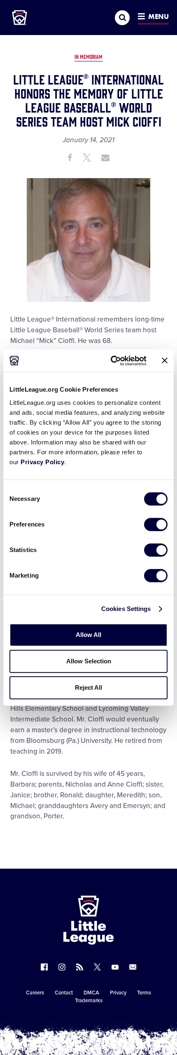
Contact (64, 992)
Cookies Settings (126, 608)
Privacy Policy (42, 461)
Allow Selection (88, 661)
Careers (35, 992)
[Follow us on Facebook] (44, 966)
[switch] (156, 524)
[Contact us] (132, 966)
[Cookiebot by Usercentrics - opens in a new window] (111, 360)
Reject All (88, 687)
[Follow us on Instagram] (61, 966)
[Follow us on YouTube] (115, 966)
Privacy (118, 992)
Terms (144, 992)
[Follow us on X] (97, 966)
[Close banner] (165, 361)
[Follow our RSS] (79, 966)
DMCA (91, 992)
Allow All (88, 634)
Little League (117, 1021)
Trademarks (88, 1000)
